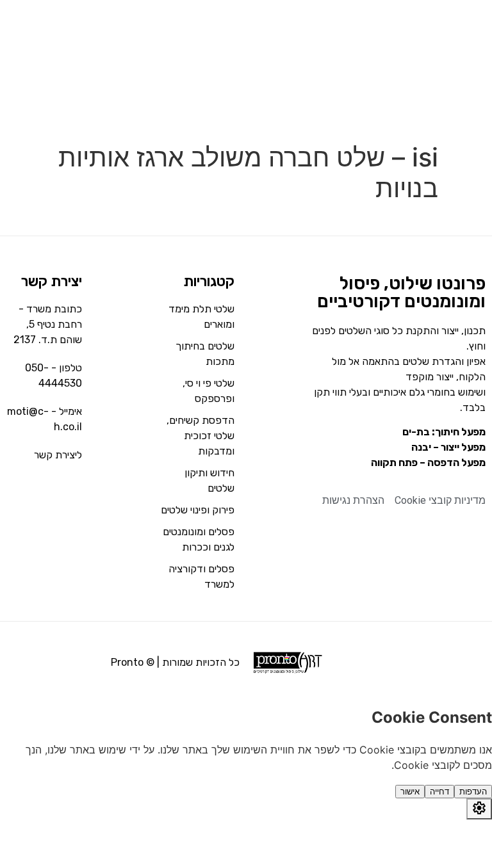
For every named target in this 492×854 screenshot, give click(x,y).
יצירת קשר (51, 281)
